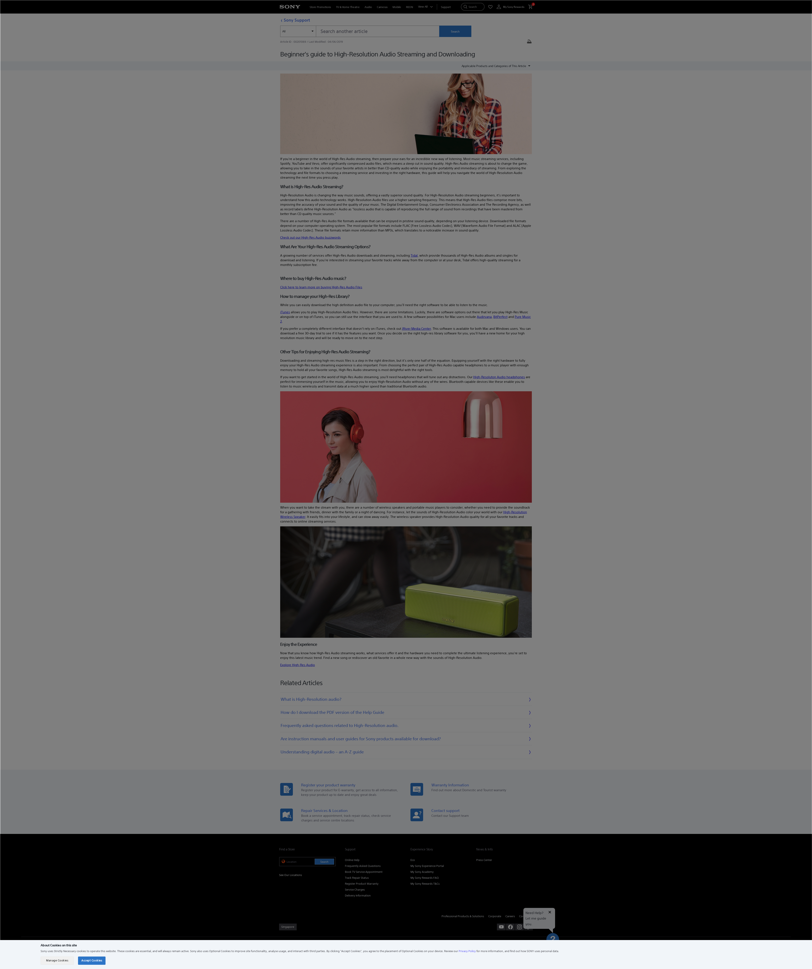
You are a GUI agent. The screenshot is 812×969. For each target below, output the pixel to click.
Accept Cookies (91, 960)
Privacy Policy (467, 951)
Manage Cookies (57, 960)
